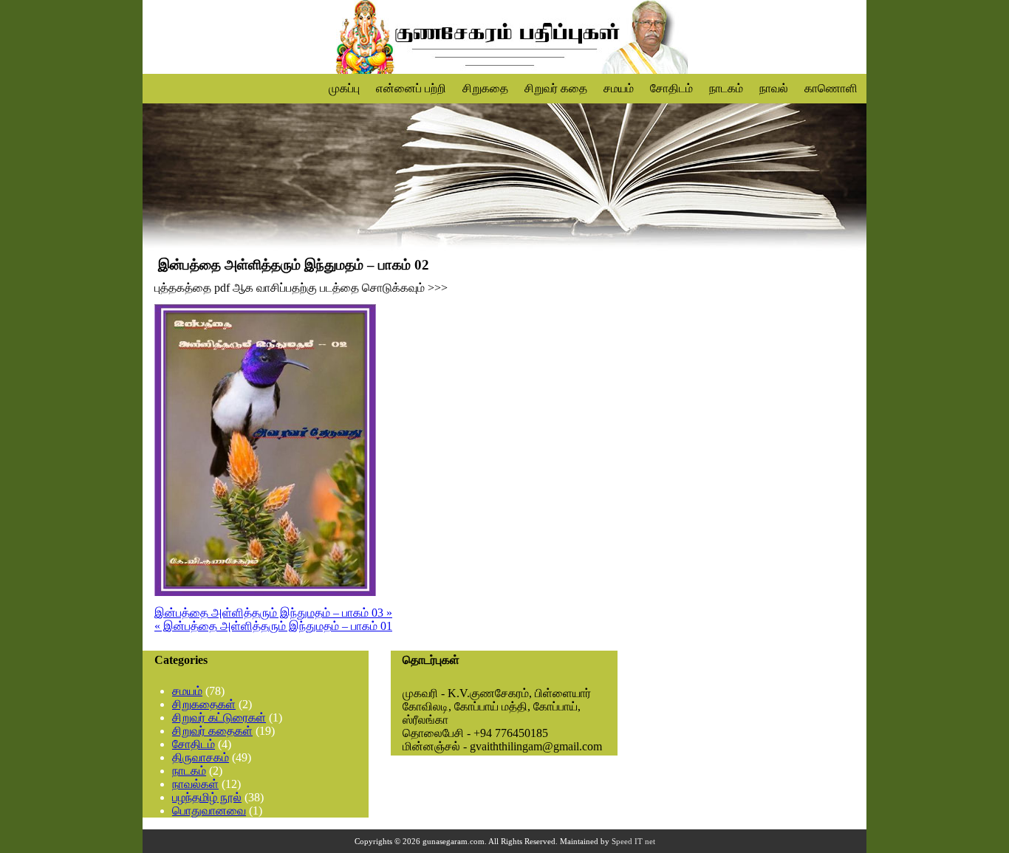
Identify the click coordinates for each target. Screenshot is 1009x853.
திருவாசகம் (200, 757)
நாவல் (773, 88)
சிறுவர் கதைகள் (212, 730)
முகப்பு (344, 88)
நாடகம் (726, 88)
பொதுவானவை (209, 810)
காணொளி (831, 88)
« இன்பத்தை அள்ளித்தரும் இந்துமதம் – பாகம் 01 (273, 626)
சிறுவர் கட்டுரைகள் (219, 717)
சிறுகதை (485, 88)
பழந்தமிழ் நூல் (207, 797)
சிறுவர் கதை (555, 88)
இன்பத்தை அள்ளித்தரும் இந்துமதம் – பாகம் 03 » (273, 612)
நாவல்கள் (195, 784)
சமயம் (618, 88)
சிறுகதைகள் (204, 704)
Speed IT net (633, 841)
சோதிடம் (671, 88)
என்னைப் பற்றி (411, 88)
